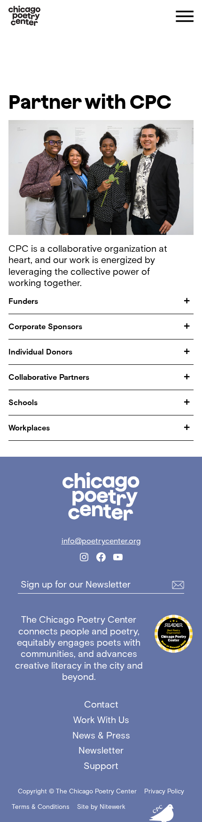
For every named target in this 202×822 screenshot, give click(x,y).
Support (101, 765)
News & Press (101, 735)
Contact (101, 704)
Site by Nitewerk (101, 807)
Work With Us (101, 719)
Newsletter (101, 750)
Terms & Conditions (41, 807)
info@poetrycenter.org (101, 540)
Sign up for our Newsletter (76, 584)
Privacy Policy (164, 791)
